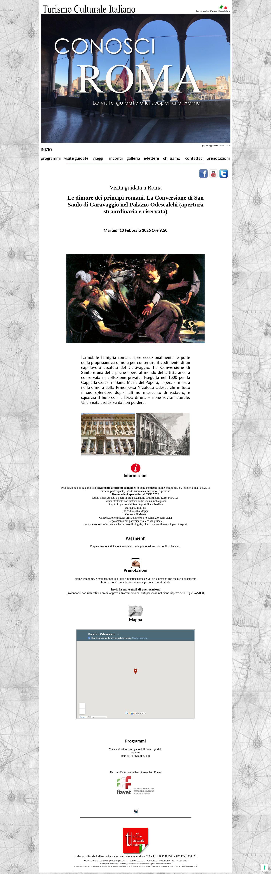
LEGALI (122, 861)
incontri (116, 158)
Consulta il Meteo (135, 514)
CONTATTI (104, 861)
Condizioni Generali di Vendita (113, 864)
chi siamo (171, 158)
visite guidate (76, 158)
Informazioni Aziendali (161, 864)
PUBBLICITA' (164, 861)
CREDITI (114, 861)
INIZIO (46, 150)
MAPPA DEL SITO (179, 861)
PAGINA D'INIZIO (91, 861)
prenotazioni (218, 158)
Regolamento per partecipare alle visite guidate (135, 521)
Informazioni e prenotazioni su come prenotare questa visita (135, 582)
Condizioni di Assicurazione (139, 864)
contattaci (194, 158)
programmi (51, 158)
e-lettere (151, 158)
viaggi (98, 158)
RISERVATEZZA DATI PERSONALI (142, 861)
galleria (133, 158)
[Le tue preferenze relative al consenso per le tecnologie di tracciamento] (264, 867)
